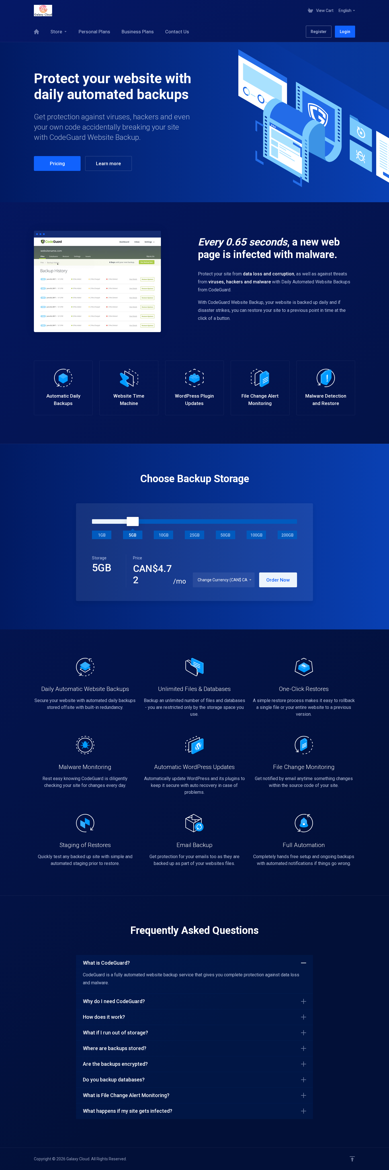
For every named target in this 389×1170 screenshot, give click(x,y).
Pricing (57, 163)
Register (319, 31)
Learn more (108, 163)
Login (345, 31)
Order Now (278, 580)
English (345, 10)
